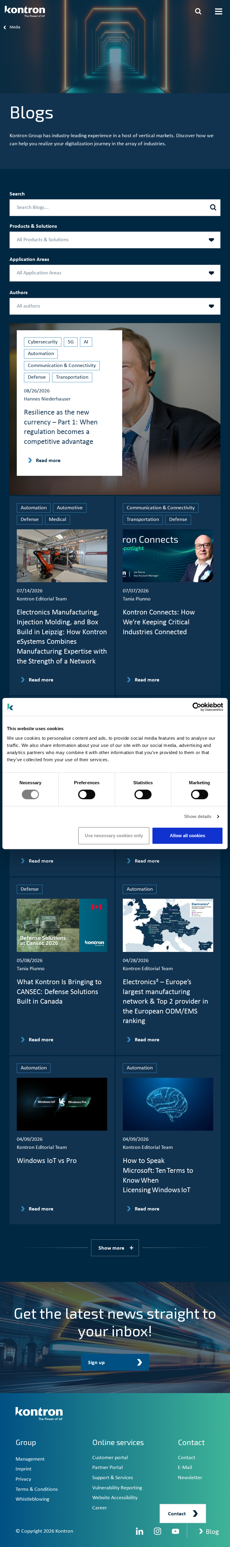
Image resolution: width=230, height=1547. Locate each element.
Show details (197, 816)
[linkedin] (139, 1531)
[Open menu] (218, 11)
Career (99, 1508)
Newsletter (190, 1478)
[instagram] (157, 1531)
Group (26, 1442)
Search (17, 194)
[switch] (86, 794)
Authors (19, 293)
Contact (186, 1458)
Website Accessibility (114, 1498)
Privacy (23, 1479)
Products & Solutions (33, 226)
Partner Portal (107, 1467)
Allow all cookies (187, 835)
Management (30, 1459)
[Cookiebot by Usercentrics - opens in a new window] (197, 706)
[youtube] (175, 1531)
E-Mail (185, 1467)
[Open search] (198, 11)
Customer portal (110, 1458)
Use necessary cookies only (114, 835)
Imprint (23, 1469)
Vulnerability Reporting (117, 1488)
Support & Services (112, 1478)
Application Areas (29, 259)
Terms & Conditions (37, 1489)
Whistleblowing (32, 1499)
